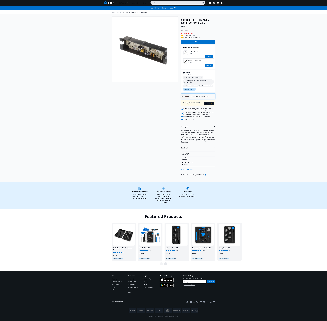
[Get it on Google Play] (167, 285)
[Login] (221, 3)
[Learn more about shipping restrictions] (194, 35)
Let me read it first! (189, 285)
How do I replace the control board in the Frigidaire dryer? (195, 81)
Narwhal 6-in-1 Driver (194, 60)
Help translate (116, 301)
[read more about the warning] (205, 174)
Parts (118, 12)
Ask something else (189, 89)
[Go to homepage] (109, 2)
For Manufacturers (133, 287)
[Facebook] (191, 302)
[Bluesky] (207, 302)
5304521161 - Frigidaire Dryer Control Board (134, 12)
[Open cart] (218, 3)
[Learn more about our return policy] (193, 119)
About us (114, 279)
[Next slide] (165, 263)
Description (185, 127)
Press (129, 290)
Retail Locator (131, 284)
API (113, 290)
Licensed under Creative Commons (168, 316)
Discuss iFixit (115, 284)
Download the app (166, 276)
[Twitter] (194, 302)
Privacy (146, 282)
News (129, 292)
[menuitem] (123, 3)
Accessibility (147, 279)
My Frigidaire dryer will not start (193, 77)
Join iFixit (208, 103)
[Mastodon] (204, 302)
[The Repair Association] (214, 302)
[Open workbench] (210, 3)
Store (113, 12)
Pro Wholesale (132, 282)
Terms (145, 284)
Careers (114, 287)
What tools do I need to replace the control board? (198, 86)
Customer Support (117, 282)
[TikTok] (187, 302)
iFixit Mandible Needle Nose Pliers (198, 52)
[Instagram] (197, 302)
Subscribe (211, 282)
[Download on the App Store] (167, 280)
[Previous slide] (161, 263)
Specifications (185, 148)
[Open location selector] (214, 3)
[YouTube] (201, 302)
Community (131, 279)
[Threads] (211, 302)
